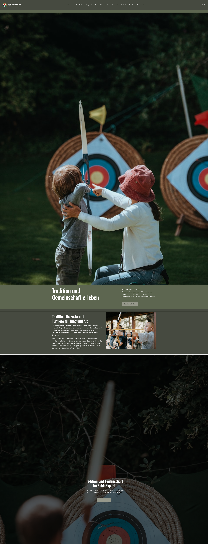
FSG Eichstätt (14, 5)
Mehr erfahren (104, 500)
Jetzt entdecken (130, 304)
